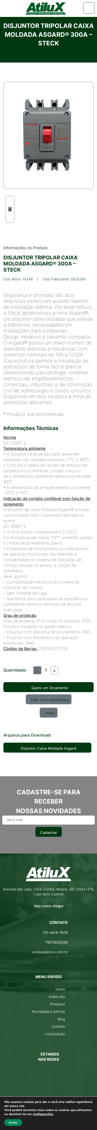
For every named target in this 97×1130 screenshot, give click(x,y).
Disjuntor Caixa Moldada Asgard (48, 748)
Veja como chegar (49, 906)
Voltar (50, 713)
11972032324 (56, 942)
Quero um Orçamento (49, 688)
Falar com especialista (50, 700)
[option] (10, 209)
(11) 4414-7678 (55, 932)
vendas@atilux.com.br (50, 952)
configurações (43, 1114)
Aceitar (13, 1122)
